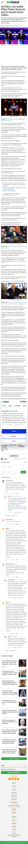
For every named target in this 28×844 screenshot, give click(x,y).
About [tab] (24, 405)
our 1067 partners (11, 413)
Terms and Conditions (14, 805)
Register (14, 809)
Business (14, 823)
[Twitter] (12, 779)
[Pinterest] (18, 779)
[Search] (25, 2)
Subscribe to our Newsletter (14, 772)
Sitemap (14, 812)
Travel (14, 833)
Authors (14, 786)
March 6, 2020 (13, 195)
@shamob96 (12, 25)
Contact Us (14, 796)
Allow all (14, 431)
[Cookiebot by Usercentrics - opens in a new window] (20, 402)
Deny (14, 441)
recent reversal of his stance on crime (15, 161)
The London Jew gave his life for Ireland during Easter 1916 (5, 447)
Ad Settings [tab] (17, 405)
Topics (14, 789)
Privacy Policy (14, 802)
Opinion (14, 826)
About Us (14, 792)
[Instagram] (15, 779)
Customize (13, 436)
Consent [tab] (4, 405)
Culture (14, 830)
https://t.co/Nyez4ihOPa (9, 191)
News (14, 820)
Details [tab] (10, 405)
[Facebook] (9, 779)
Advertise (14, 799)
